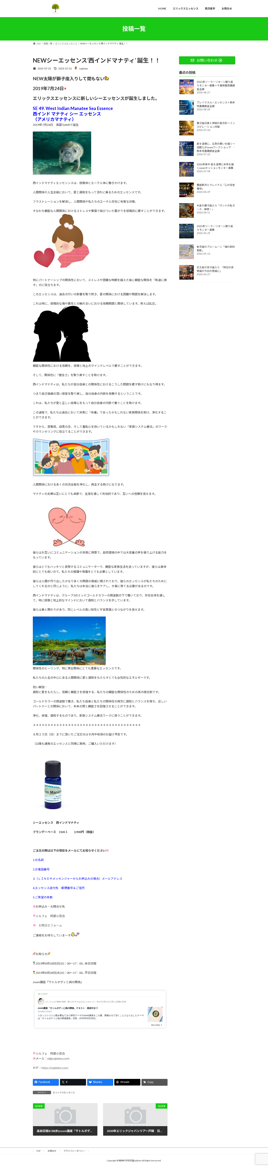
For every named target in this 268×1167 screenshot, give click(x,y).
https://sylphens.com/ (55, 1067)
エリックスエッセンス (64, 1092)
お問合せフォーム (50, 925)
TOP (38, 1150)
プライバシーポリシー (74, 1150)
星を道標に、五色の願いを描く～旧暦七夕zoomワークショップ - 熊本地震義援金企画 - (216, 147)
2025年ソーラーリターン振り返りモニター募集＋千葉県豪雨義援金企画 (216, 85)
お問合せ (52, 1150)
